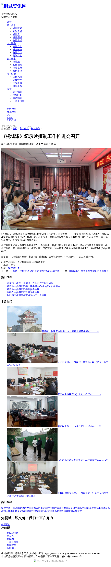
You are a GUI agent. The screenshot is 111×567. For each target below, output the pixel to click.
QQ (8, 115)
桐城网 (10, 539)
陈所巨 (43, 511)
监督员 (78, 511)
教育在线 (17, 40)
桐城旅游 (17, 83)
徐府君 (62, 508)
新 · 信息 (11, 25)
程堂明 (83, 508)
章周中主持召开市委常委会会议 (23, 289)
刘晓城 (90, 508)
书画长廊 (17, 49)
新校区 (55, 508)
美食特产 (17, 80)
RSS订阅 (11, 120)
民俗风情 (17, 77)
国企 (73, 511)
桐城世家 (17, 67)
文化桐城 (17, 64)
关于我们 (17, 92)
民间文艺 (17, 55)
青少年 (97, 508)
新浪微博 (11, 109)
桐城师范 (29, 511)
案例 (68, 508)
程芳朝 (37, 511)
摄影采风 (17, 86)
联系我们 (17, 98)
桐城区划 (17, 95)
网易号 (10, 536)
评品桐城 (17, 37)
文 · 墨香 (11, 43)
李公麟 (13, 511)
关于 (9, 89)
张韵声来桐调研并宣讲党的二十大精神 (26, 295)
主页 (15, 128)
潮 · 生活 (11, 74)
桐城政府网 (12, 533)
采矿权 (20, 511)
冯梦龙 (57, 511)
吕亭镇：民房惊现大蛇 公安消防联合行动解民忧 (35, 271)
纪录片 (18, 268)
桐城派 (16, 61)
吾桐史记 (17, 70)
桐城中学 (5, 508)
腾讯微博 (11, 112)
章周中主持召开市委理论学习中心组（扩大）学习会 (33, 286)
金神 (17, 508)
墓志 (68, 511)
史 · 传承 (11, 58)
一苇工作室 (18, 101)
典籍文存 (17, 52)
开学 (12, 508)
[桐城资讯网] (14, 6)
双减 (22, 508)
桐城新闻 (17, 28)
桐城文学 (17, 46)
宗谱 (38, 508)
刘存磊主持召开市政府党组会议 (23, 292)
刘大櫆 (6, 511)
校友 (26, 508)
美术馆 (32, 508)
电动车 (43, 508)
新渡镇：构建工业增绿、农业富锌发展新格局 (30, 283)
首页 (9, 22)
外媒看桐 (17, 31)
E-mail (10, 117)
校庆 (49, 508)
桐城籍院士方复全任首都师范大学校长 (89, 271)
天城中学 (75, 508)
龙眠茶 (50, 511)
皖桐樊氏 (11, 548)
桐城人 (16, 34)
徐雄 (63, 511)
